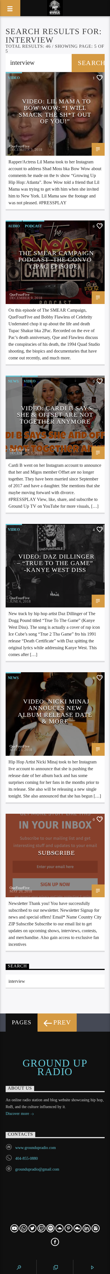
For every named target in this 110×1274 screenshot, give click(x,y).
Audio (14, 226)
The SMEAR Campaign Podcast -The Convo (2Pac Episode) (56, 259)
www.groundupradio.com (35, 1148)
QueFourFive (20, 146)
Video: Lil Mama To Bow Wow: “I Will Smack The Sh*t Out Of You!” (55, 111)
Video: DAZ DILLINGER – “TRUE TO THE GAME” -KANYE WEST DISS (55, 563)
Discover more (18, 1113)
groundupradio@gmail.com (37, 1169)
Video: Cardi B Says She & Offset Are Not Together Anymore (55, 415)
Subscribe (56, 852)
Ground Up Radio (55, 1067)
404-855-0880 (26, 1158)
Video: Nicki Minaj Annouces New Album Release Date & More (55, 711)
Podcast (33, 226)
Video (14, 78)
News (13, 381)
